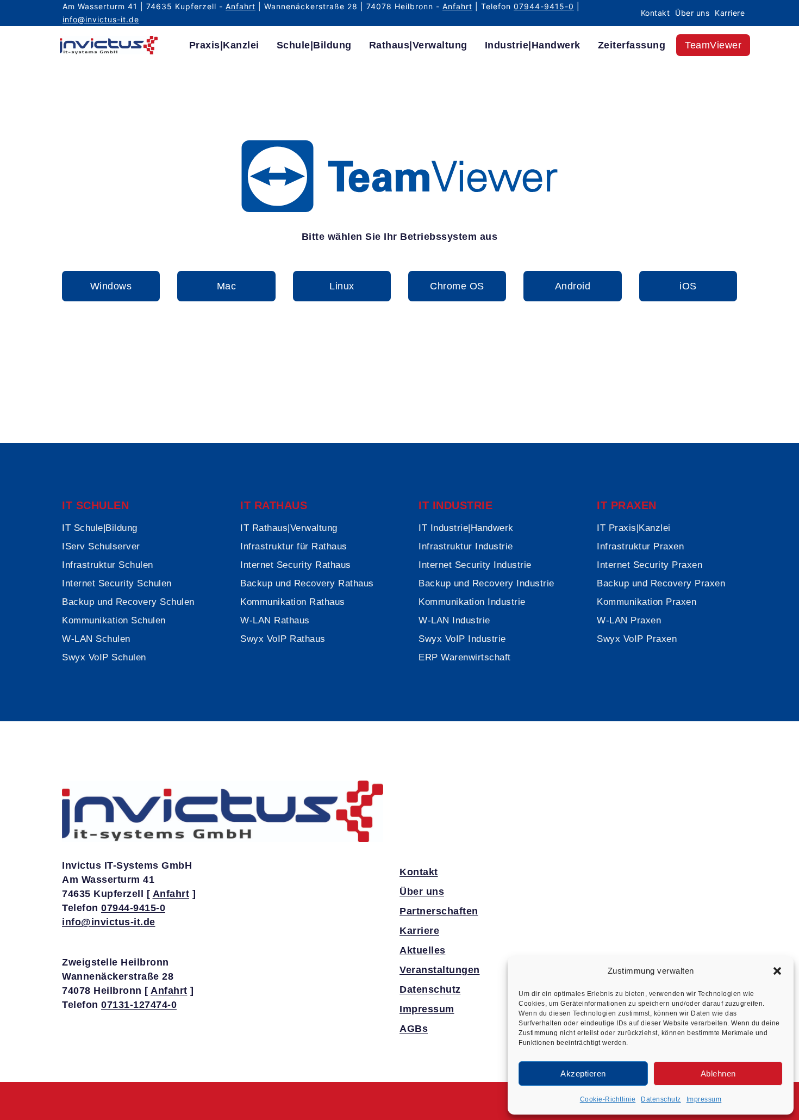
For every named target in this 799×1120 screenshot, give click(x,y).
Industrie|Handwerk (532, 45)
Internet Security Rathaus (295, 565)
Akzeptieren (583, 1073)
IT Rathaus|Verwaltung (289, 528)
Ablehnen (718, 1073)
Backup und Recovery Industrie (486, 583)
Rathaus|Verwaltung (418, 45)
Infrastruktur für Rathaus (293, 546)
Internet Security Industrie (475, 565)
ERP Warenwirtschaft (465, 657)
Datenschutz (661, 1099)
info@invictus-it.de (101, 19)
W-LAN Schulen (96, 639)
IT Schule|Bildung (100, 528)
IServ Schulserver (101, 546)
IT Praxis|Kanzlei (634, 528)
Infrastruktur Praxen (640, 546)
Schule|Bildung (314, 45)
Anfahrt (240, 6)
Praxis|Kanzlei (224, 45)
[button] (777, 971)
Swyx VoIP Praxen (637, 639)
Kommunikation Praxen (646, 602)
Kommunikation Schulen (114, 620)
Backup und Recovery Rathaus (307, 583)
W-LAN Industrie (454, 620)
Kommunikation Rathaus (292, 602)
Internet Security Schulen (117, 583)
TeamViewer (713, 45)
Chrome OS (457, 286)
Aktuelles (423, 950)
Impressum (704, 1099)
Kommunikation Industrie (472, 602)
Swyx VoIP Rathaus (283, 639)
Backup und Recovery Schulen (128, 602)
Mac (226, 286)
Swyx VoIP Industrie (462, 639)
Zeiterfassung (632, 45)
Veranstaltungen (440, 969)
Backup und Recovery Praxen (661, 583)
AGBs (414, 1028)
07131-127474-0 (139, 1004)
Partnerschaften (439, 911)
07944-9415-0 (544, 6)
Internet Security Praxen (649, 565)
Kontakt (655, 12)
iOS (688, 286)
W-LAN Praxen (629, 620)
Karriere (730, 12)
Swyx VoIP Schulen (104, 657)
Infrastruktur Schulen (107, 565)
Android (573, 286)
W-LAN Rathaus (275, 620)
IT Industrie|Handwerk (466, 528)
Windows (111, 286)
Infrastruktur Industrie (466, 546)
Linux (341, 286)
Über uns (692, 12)
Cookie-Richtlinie (608, 1099)
